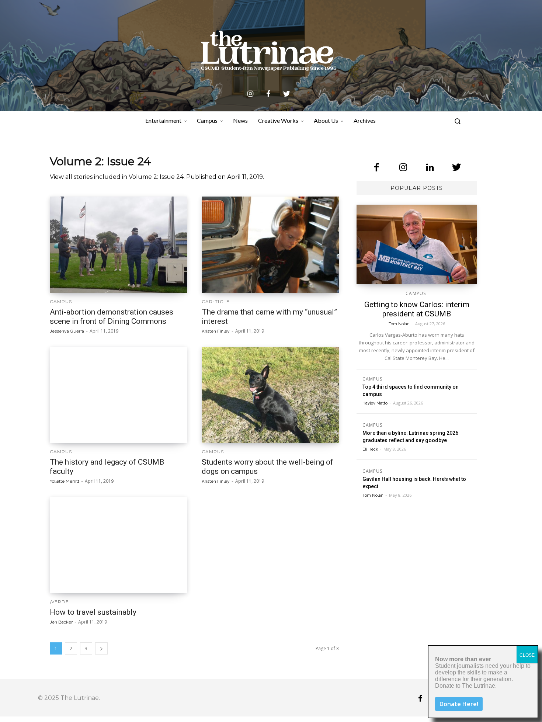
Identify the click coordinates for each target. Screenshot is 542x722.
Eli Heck (370, 449)
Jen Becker (61, 622)
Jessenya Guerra (67, 331)
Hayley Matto (375, 403)
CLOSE (527, 655)
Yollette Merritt (64, 481)
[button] (457, 122)
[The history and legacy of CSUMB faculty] (118, 395)
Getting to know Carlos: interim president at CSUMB (416, 309)
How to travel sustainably (93, 612)
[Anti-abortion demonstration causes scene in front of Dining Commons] (118, 244)
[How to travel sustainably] (118, 545)
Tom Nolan (399, 324)
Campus (61, 301)
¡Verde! (60, 602)
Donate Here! (458, 704)
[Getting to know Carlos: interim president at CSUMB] (417, 244)
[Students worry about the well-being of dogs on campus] (270, 395)
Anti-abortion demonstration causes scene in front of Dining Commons (111, 317)
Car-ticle (216, 301)
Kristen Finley (216, 331)
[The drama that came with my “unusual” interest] (270, 244)
